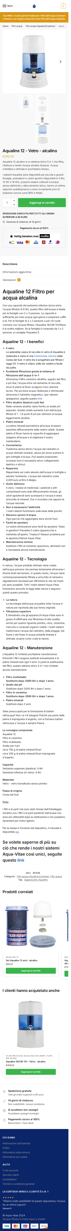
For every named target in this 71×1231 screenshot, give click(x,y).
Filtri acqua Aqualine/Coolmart (40, 26)
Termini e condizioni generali (18, 1183)
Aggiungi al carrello (42, 202)
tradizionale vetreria (45, 355)
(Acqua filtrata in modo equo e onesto (24, 1218)
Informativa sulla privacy (16, 1152)
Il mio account (10, 1170)
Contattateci (10, 1179)
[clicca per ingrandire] (34, 61)
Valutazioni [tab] (11, 280)
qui (17, 831)
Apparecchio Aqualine (36, 879)
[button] (63, 6)
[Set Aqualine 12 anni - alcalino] (30, 925)
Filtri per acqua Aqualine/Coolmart (25, 1056)
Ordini (6, 1147)
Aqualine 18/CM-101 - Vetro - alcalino (25, 1061)
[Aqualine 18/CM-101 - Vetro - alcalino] (30, 1024)
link (39, 398)
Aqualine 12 (12, 957)
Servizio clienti (11, 1174)
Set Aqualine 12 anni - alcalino (21, 960)
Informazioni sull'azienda (16, 1143)
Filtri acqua (17, 26)
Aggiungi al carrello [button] (30, 970)
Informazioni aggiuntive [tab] (17, 272)
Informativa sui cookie (15, 1156)
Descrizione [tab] (10, 264)
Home (5, 26)
